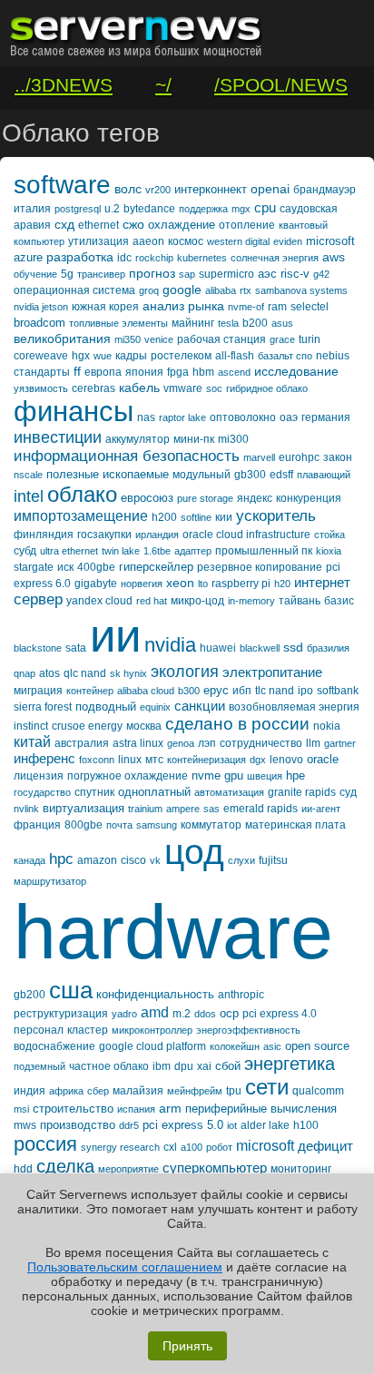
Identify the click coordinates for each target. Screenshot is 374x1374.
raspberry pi (241, 583)
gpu (233, 775)
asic (272, 1046)
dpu (183, 1066)
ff (77, 371)
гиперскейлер (156, 567)
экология (185, 671)
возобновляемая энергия (294, 707)
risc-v (295, 273)
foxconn (96, 759)
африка (66, 1090)
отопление (247, 225)
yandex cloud (99, 600)
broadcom (39, 322)
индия (29, 1090)
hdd (23, 1169)
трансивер (101, 274)
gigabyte (95, 583)
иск (65, 567)
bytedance (149, 208)
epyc (216, 690)
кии (223, 517)
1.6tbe (157, 550)
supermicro (226, 274)
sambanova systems (301, 290)
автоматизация (229, 792)
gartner (340, 743)
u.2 (112, 208)
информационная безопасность (127, 456)
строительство (73, 1108)
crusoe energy (87, 726)
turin (309, 339)
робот (219, 1147)
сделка (65, 1166)
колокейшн (235, 1046)
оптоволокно (243, 417)
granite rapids (302, 792)
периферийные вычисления (261, 1108)
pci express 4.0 (279, 1013)
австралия (81, 743)
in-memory (251, 600)
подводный (105, 706)
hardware (173, 932)
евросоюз (147, 498)
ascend (234, 372)
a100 (191, 1147)
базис (339, 600)
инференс (44, 758)
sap (187, 274)
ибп (241, 690)
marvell (259, 457)
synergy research (120, 1147)
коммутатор (211, 825)
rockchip (154, 257)
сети (267, 1087)
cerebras (93, 388)
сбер (98, 1090)
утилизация (98, 241)
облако (82, 494)
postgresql (77, 208)
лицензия (39, 776)
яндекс (254, 498)
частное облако (109, 1066)
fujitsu (273, 860)
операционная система (74, 290)
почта (119, 824)
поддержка (203, 208)
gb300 (250, 474)
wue (103, 355)
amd (155, 1012)
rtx (245, 290)
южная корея (105, 306)
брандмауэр (324, 189)
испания (136, 1109)
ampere (183, 808)
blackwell (260, 648)
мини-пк (193, 439)
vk (155, 860)
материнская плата (295, 825)
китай (32, 742)
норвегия (141, 583)
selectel (309, 306)
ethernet (98, 225)
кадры (131, 355)
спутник (94, 792)
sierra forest (43, 707)
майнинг (193, 323)
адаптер (193, 550)
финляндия (44, 534)
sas (211, 808)
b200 (255, 323)
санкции (199, 705)
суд (348, 792)
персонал (39, 1030)
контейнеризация (206, 759)
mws (25, 1125)
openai (270, 189)
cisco (133, 860)
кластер (87, 1030)
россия (45, 1144)
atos (49, 673)
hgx (81, 355)
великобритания (62, 338)
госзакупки (104, 534)
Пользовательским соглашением (124, 1267)
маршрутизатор (50, 881)
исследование (296, 371)
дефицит (325, 1145)
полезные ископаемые (107, 474)
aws (333, 257)
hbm (203, 372)
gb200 (29, 994)
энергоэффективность (248, 1030)
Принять (187, 1346)
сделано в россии (237, 723)
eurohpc (299, 457)
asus (282, 323)
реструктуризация (61, 1013)
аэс (267, 273)
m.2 (181, 1013)
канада (29, 860)
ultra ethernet (69, 550)
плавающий (323, 474)
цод (194, 851)
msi (21, 1109)
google (182, 289)
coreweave (41, 355)
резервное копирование (259, 567)
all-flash (234, 355)
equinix (155, 707)
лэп (207, 743)
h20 (282, 583)
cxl (170, 1147)
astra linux (138, 743)
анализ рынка (183, 306)
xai (204, 1066)
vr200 (158, 189)
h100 (306, 1125)
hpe (295, 775)
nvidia (170, 644)
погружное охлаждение (127, 776)
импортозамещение (81, 516)
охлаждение (181, 224)
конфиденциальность (155, 994)
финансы (73, 411)
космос (185, 241)
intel (29, 496)
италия (32, 208)
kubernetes (202, 257)
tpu (233, 1090)
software (62, 185)
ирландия (157, 534)
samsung (156, 824)
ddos (205, 1013)
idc (124, 257)
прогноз (152, 273)
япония (144, 372)
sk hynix (128, 673)
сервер (38, 599)
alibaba (220, 290)
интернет (322, 582)
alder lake (265, 1125)
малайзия (138, 1090)
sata (75, 648)
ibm (162, 1066)
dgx (258, 759)
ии (115, 636)
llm (313, 743)
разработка (79, 257)
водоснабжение (54, 1046)
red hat (151, 600)
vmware (182, 388)
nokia (326, 726)
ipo (305, 690)
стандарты (42, 372)
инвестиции (58, 437)
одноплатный (154, 792)
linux (130, 759)
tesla (228, 323)
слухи (241, 860)
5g (67, 274)
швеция (264, 775)
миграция (38, 690)
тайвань (299, 600)
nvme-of (246, 306)
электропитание (272, 672)
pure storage (205, 498)
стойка (329, 534)
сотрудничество (261, 743)
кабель (139, 387)
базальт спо (285, 355)
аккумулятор (137, 439)
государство (42, 792)
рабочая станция (221, 339)
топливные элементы (118, 323)
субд (25, 551)
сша (71, 990)
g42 (321, 274)
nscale (28, 474)
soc (214, 388)
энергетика (289, 1064)
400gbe (96, 567)
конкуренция (308, 498)
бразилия (328, 648)
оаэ (289, 417)
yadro (124, 1013)
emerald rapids (260, 808)
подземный (39, 1066)
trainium (145, 808)
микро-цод (197, 600)
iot (232, 1125)
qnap (24, 673)
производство (77, 1125)
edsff (281, 474)
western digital (238, 241)
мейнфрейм (194, 1090)
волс (128, 189)
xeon (180, 582)
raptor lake (182, 417)
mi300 (233, 439)
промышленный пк (263, 551)
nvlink (26, 808)
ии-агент (320, 808)
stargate (34, 567)
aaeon (148, 241)
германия (325, 417)
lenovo (286, 759)
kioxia (328, 550)
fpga (178, 372)
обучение (35, 274)
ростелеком (181, 355)
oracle (323, 759)
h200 (164, 517)
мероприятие (128, 1168)
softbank (338, 690)
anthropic (241, 994)
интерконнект (210, 189)
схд (64, 224)
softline (196, 517)
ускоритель (276, 516)
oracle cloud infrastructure (246, 534)
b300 (189, 690)
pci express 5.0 (183, 1125)
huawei (218, 648)
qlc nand (85, 673)
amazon (97, 860)
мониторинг (301, 1169)
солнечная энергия (275, 257)
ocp (229, 1013)
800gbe (83, 825)
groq (149, 290)
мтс (154, 759)
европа (103, 372)
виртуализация (83, 808)
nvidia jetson (41, 306)
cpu (265, 207)
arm (170, 1108)
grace (282, 339)
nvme (206, 775)
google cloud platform (152, 1046)
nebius (332, 355)
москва (144, 726)
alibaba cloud (145, 690)
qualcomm (318, 1090)
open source (317, 1046)
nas (146, 417)
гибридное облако (267, 388)
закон (337, 457)
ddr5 (129, 1125)
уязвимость (41, 388)
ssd (293, 647)
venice (158, 339)
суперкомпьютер (214, 1167)
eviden (287, 241)
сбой (228, 1066)
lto (203, 583)
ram (277, 306)
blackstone (38, 648)
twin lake (121, 550)
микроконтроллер (152, 1030)
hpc (61, 859)
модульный (201, 474)
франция (37, 825)
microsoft (265, 1145)
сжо (133, 224)
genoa (180, 743)
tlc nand (274, 690)
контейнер (89, 690)
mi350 (127, 339)
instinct (31, 726)
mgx (241, 208)
